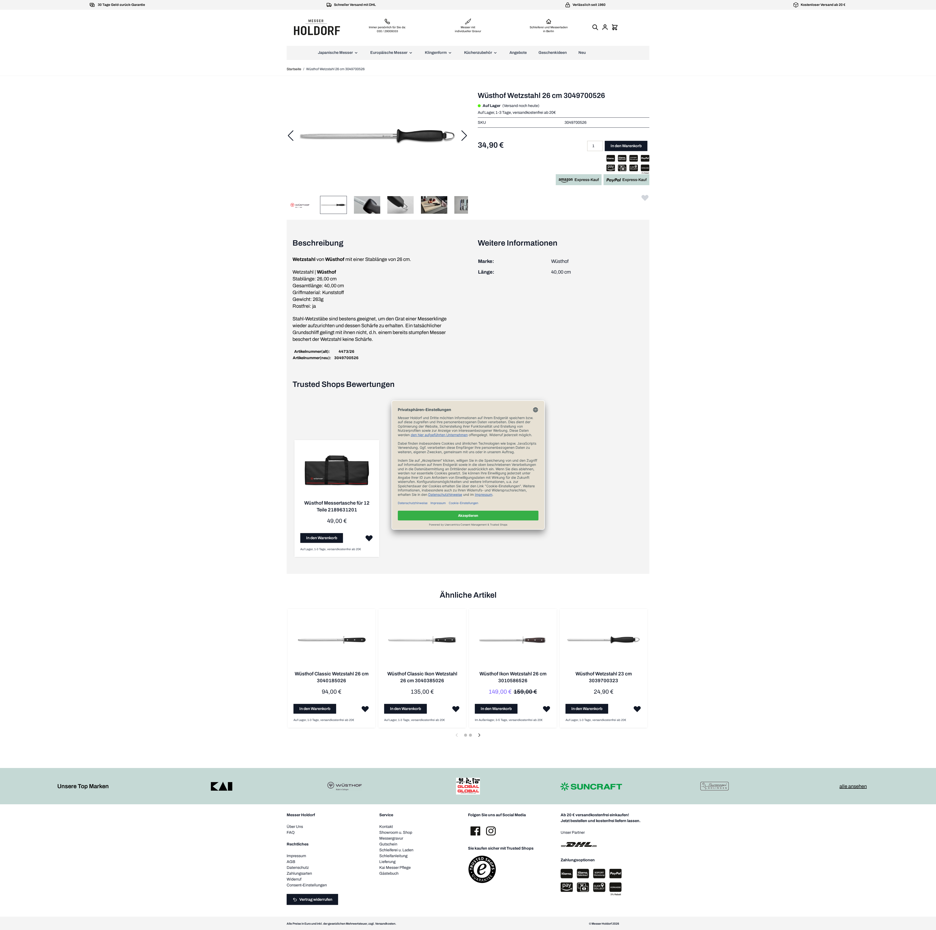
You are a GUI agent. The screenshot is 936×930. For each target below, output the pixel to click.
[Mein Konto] (605, 27)
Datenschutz (298, 867)
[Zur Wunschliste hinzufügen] (645, 197)
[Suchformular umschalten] (595, 27)
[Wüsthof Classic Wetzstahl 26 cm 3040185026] (331, 642)
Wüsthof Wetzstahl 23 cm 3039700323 (603, 677)
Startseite (294, 69)
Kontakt (386, 827)
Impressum (296, 856)
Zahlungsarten (299, 873)
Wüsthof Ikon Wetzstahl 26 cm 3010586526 (512, 677)
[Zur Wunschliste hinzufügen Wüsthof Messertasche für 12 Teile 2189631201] (369, 538)
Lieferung (387, 862)
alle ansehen (853, 786)
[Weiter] (464, 135)
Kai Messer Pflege (395, 867)
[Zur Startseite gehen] (317, 27)
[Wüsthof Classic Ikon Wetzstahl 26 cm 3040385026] (422, 642)
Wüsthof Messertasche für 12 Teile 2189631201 (337, 506)
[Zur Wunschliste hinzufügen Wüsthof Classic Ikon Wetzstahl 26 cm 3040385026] (455, 708)
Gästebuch (389, 873)
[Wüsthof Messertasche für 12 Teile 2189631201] (336, 472)
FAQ (291, 832)
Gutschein (388, 844)
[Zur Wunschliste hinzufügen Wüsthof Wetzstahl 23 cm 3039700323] (637, 708)
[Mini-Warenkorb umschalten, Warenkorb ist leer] (614, 27)
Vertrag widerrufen (315, 899)
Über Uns (295, 827)
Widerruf (294, 879)
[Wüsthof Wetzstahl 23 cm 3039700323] (604, 642)
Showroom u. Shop (395, 832)
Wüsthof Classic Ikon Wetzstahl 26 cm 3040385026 (422, 677)
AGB (291, 862)
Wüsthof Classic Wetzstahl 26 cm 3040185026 (332, 677)
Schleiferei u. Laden (396, 850)
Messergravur (391, 838)
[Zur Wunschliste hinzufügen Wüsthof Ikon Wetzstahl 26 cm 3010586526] (546, 708)
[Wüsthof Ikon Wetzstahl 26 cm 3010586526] (513, 642)
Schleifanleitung (393, 856)
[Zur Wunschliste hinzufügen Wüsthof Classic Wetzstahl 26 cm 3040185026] (365, 708)
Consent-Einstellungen (307, 885)
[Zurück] (290, 135)
